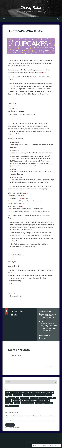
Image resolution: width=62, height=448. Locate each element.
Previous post (45, 335)
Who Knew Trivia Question (27, 403)
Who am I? (17, 403)
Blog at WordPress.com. (31, 442)
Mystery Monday (14, 397)
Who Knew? (52, 328)
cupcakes (44, 323)
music (51, 325)
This (9, 195)
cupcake (22, 198)
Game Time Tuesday (28, 395)
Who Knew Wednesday (41, 403)
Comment (48, 366)
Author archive (12, 314)
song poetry (34, 400)
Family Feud (8, 395)
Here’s (13, 166)
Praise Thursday (25, 400)
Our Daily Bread (16, 400)
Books (23, 392)
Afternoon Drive (46, 322)
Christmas (29, 392)
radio (55, 325)
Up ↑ (31, 444)
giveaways (37, 395)
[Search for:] (31, 382)
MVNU (7, 397)
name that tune (34, 397)
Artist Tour (17, 392)
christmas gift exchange (39, 392)
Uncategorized (9, 403)
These (10, 201)
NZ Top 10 (8, 400)
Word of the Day (14, 405)
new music (44, 314)
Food (49, 323)
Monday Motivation (46, 395)
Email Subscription (11, 413)
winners (50, 403)
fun (48, 325)
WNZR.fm (48, 330)
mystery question (25, 397)
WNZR (50, 317)
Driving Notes (31, 7)
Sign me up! (10, 425)
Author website (15, 314)
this (23, 193)
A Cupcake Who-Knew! (26, 31)
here (43, 72)
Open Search (57, 19)
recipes (43, 327)
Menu (4, 19)
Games (19, 395)
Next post (44, 338)
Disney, (10, 203)
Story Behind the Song (44, 400)
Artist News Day (9, 392)
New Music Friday (51, 397)
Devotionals (50, 392)
